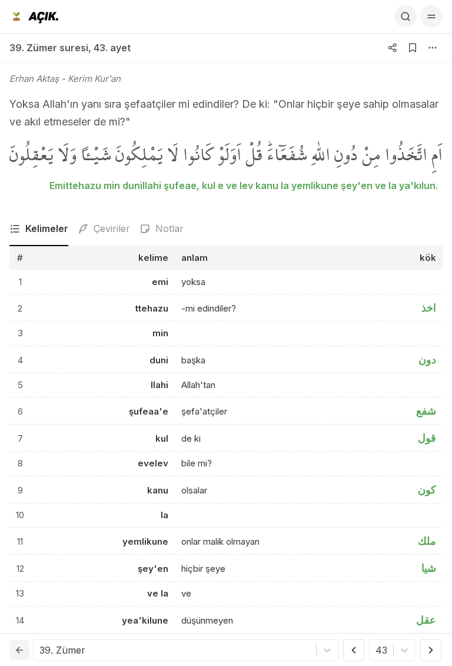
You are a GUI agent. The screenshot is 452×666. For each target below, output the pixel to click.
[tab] (38, 229)
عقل (426, 620)
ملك (427, 541)
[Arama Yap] (405, 16)
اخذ (428, 307)
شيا (428, 568)
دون (427, 359)
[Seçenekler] (433, 48)
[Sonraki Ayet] (430, 650)
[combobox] (40, 650)
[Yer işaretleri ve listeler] (413, 48)
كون (427, 489)
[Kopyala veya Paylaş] (393, 48)
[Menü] (431, 16)
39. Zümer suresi (48, 48)
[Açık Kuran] (33, 16)
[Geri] (19, 650)
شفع (426, 411)
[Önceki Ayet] (353, 650)
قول (427, 438)
